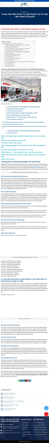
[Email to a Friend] (26, 381)
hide (11, 103)
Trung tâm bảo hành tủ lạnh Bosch (14, 119)
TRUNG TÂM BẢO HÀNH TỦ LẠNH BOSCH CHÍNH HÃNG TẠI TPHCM (21, 113)
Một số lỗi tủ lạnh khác (9, 60)
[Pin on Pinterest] (28, 381)
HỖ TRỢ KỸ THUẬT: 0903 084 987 (14, 111)
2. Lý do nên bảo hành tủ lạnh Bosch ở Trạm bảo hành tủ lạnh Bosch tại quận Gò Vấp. (19, 61)
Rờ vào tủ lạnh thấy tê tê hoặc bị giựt (12, 59)
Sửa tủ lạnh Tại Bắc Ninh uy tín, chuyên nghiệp (13, 401)
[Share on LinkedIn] (30, 381)
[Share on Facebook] (21, 381)
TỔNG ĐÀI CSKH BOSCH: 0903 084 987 (12, 46)
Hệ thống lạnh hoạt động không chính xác (13, 55)
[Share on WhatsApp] (19, 381)
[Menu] (1, 4)
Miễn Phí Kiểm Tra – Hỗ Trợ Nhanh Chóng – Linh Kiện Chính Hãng (17, 50)
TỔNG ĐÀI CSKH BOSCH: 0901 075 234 (15, 109)
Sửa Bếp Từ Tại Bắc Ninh (9, 397)
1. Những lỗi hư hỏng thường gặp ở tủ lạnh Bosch (12, 54)
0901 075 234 (16, 77)
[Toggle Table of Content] (32, 42)
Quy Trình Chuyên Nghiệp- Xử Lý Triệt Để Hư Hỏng (14, 49)
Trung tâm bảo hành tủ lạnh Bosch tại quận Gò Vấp (12, 43)
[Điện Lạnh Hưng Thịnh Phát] (24, 4)
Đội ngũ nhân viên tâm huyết (10, 62)
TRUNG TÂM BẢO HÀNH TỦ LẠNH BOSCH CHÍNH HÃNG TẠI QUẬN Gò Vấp (18, 48)
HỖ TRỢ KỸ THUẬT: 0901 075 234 (11, 47)
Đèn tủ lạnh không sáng (10, 56)
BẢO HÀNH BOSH (24, 12)
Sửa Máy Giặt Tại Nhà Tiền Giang (11, 404)
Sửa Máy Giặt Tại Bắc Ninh (9, 393)
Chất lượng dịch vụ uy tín (10, 66)
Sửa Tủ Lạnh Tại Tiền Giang (10, 408)
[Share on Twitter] (23, 381)
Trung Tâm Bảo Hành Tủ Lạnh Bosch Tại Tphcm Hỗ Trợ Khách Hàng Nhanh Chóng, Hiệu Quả (22, 122)
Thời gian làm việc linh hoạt (10, 65)
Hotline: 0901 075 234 (9, 53)
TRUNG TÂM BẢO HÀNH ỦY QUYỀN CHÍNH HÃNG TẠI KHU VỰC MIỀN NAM (18, 45)
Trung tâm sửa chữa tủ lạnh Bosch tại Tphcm (12, 124)
